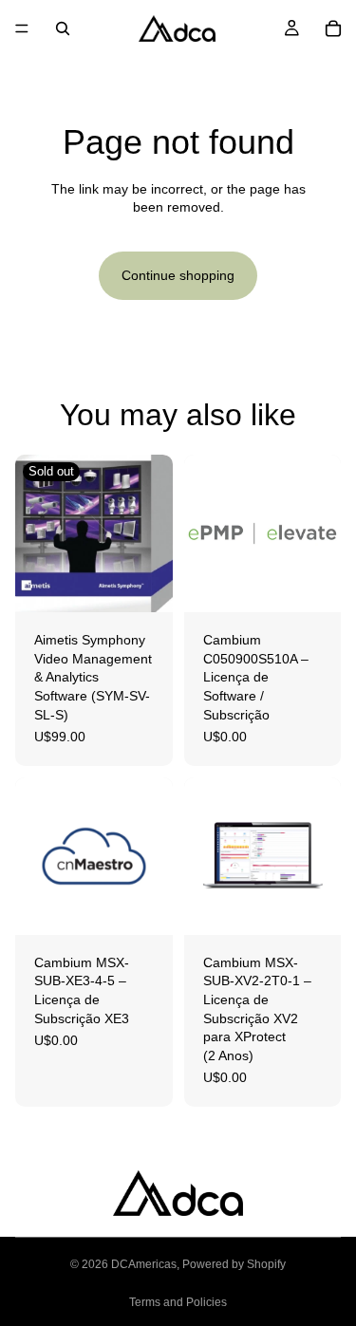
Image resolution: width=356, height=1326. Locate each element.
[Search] (63, 28)
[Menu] (22, 28)
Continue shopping (178, 275)
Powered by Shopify (234, 1264)
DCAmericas (144, 1264)
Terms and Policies (178, 1302)
